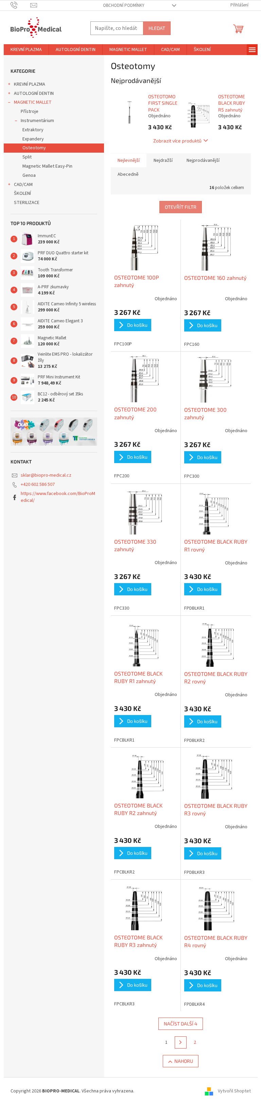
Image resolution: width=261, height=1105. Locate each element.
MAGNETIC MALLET (33, 102)
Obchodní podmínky (123, 5)
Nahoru (183, 1061)
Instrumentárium (37, 120)
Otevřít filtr (180, 207)
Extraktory (33, 129)
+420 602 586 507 (38, 484)
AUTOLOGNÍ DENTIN (34, 93)
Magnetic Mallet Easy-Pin (47, 166)
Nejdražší (163, 160)
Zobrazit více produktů (177, 140)
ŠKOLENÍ (22, 193)
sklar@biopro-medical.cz (46, 475)
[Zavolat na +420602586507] (21, 5)
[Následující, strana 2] (181, 1042)
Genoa (29, 175)
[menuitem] (26, 49)
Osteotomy (34, 147)
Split (27, 157)
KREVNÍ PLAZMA (29, 84)
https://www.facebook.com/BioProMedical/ (58, 497)
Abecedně (128, 174)
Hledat (157, 28)
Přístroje (29, 111)
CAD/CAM (23, 184)
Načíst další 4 (180, 1023)
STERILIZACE (26, 202)
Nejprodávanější (203, 160)
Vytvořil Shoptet (234, 1091)
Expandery (33, 139)
